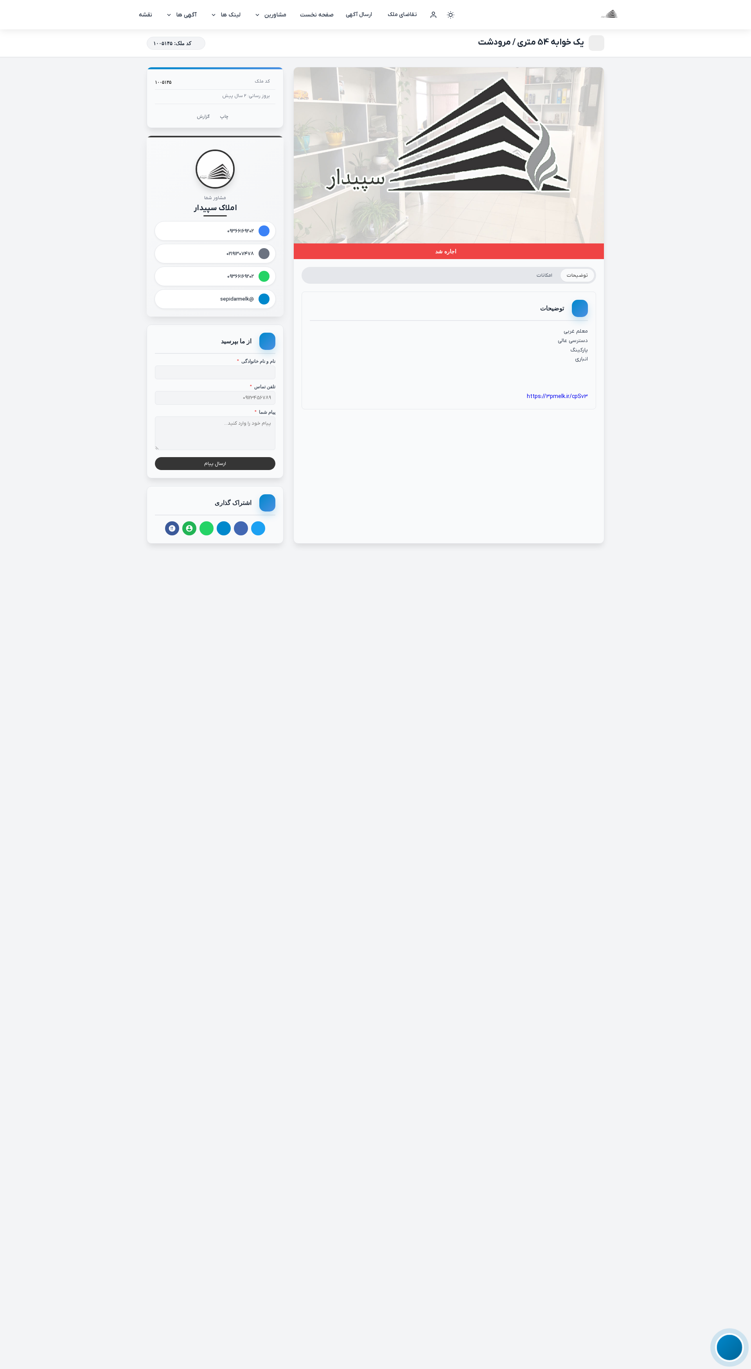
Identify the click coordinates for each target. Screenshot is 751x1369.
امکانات (544, 275)
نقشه (145, 15)
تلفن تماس (262, 386)
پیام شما (265, 412)
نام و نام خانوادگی (256, 361)
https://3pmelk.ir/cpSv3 (557, 396)
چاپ (224, 116)
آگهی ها (186, 15)
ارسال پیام (215, 463)
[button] (729, 1347)
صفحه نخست (317, 15)
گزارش (203, 116)
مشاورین (275, 15)
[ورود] (433, 15)
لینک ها (231, 15)
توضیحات (577, 275)
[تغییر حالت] (451, 15)
